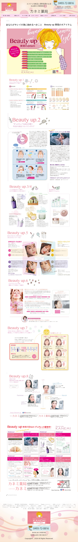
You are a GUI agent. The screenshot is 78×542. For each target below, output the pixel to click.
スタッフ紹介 (63, 15)
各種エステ (16, 15)
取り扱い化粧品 (6, 15)
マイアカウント (39, 507)
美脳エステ (46, 508)
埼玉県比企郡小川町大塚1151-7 (64, 8)
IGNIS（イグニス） (57, 504)
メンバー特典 (68, 507)
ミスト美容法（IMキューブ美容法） (51, 507)
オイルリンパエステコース (67, 505)
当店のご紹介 (39, 508)
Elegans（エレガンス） (46, 504)
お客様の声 (53, 15)
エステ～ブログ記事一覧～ (54, 505)
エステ (45, 505)
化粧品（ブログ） (44, 15)
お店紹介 (40, 505)
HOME (7, 20)
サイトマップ (24, 507)
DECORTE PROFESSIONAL (21, 504)
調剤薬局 (52, 508)
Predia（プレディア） (67, 504)
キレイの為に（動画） (26, 16)
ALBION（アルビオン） (8, 504)
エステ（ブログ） (35, 15)
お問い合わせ (72, 15)
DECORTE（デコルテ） (34, 504)
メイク (62, 507)
